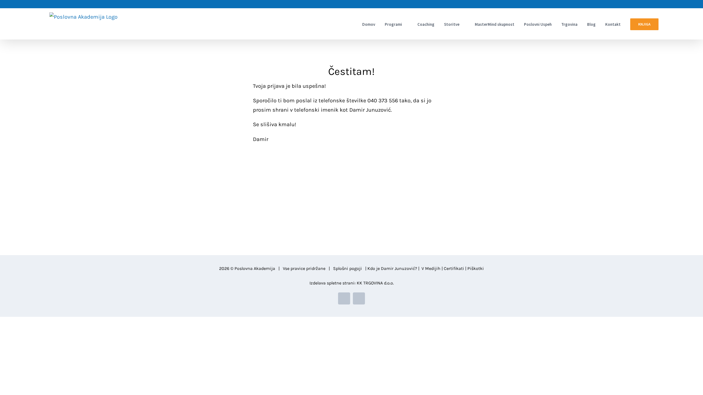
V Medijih (431, 268)
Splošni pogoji (347, 268)
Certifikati (454, 268)
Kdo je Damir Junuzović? (392, 268)
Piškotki (475, 268)
